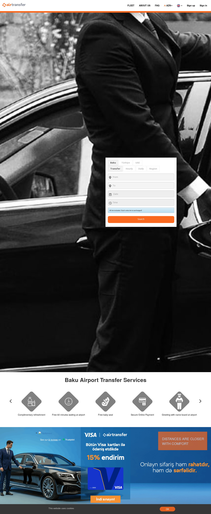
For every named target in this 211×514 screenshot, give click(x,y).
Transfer (115, 168)
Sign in (203, 5)
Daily (141, 168)
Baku (113, 162)
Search (141, 219)
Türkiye (125, 162)
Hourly (129, 168)
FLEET (130, 5)
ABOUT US (144, 5)
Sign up (191, 5)
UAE (137, 162)
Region (153, 168)
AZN (167, 5)
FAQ (157, 5)
